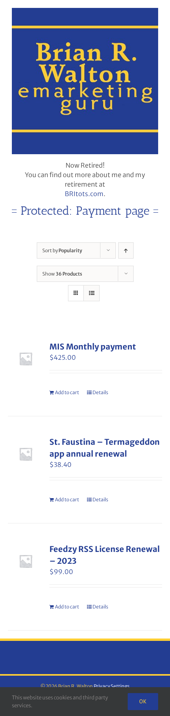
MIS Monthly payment (92, 346)
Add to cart (67, 392)
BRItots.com (84, 194)
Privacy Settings (112, 686)
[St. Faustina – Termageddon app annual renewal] (25, 454)
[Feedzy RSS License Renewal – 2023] (25, 561)
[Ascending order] (126, 250)
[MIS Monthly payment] (25, 358)
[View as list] (91, 293)
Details (100, 392)
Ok (143, 701)
